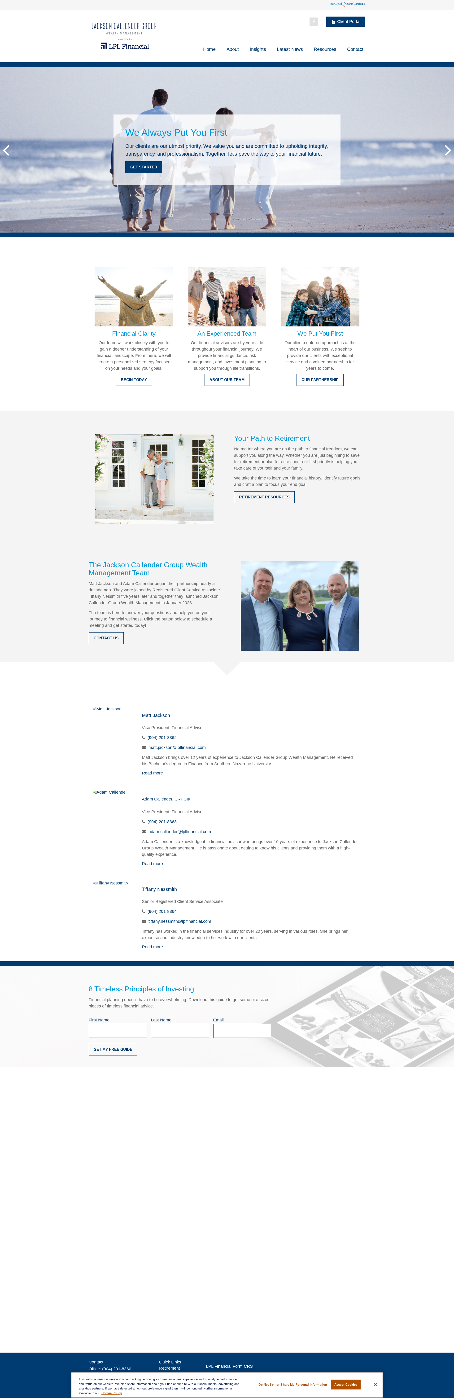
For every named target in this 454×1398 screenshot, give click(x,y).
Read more (152, 773)
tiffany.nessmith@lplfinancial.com (179, 921)
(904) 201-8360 (116, 1369)
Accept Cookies (346, 1384)
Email (218, 1020)
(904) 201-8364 (162, 911)
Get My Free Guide (113, 1049)
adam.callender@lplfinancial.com (179, 831)
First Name (99, 1020)
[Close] (375, 1384)
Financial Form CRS (233, 1366)
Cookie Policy (111, 1393)
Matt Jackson (156, 715)
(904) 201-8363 (162, 821)
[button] (209, 49)
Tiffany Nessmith (159, 889)
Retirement (169, 1368)
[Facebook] (314, 22)
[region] (227, 1385)
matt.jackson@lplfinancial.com (177, 747)
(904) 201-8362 (162, 737)
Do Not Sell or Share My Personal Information (292, 1384)
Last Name (161, 1020)
